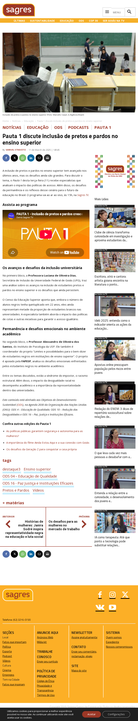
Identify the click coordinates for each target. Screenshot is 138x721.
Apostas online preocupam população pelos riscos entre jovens (113, 368)
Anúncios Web (45, 637)
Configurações (116, 714)
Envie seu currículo (47, 661)
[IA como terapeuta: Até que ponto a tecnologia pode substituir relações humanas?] (115, 523)
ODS (58, 127)
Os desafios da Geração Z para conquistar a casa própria (41, 449)
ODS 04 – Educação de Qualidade (30, 476)
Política (7, 647)
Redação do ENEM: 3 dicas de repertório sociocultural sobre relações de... (114, 412)
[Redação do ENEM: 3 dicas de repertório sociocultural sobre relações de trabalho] (115, 394)
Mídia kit (42, 642)
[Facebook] (6, 158)
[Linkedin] (30, 158)
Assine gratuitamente (84, 637)
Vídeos (38, 490)
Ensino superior (37, 469)
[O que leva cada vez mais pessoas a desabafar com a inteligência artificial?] (115, 438)
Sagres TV (82, 195)
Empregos (8, 675)
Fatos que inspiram (14, 684)
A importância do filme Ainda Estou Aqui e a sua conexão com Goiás (47, 442)
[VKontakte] (100, 607)
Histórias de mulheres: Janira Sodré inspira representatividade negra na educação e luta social (24, 529)
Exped (109, 642)
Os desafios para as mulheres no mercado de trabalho (64, 525)
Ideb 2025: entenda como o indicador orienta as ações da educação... (113, 324)
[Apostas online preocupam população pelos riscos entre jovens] (115, 350)
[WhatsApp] (22, 158)
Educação (29, 121)
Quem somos (114, 637)
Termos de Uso (46, 695)
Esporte (7, 651)
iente (116, 642)
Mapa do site (79, 670)
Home (6, 121)
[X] (14, 158)
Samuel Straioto (16, 149)
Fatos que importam (14, 642)
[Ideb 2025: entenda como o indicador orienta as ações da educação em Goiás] (115, 306)
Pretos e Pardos (16, 490)
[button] (129, 12)
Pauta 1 (102, 127)
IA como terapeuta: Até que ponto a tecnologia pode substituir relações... (112, 541)
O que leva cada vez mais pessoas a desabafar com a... (113, 455)
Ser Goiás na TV (101, 206)
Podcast (7, 656)
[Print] (47, 158)
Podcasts (78, 127)
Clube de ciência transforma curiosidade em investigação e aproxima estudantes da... (113, 236)
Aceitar (92, 714)
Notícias (16, 121)
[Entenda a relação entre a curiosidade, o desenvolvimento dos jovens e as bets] (115, 479)
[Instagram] (112, 595)
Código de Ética (45, 681)
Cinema (7, 670)
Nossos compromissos (119, 647)
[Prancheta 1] (115, 187)
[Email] (39, 158)
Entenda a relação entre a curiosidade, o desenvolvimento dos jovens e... (114, 497)
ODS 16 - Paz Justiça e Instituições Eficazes (38, 483)
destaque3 (11, 469)
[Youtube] (112, 607)
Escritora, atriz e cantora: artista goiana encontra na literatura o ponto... (111, 280)
